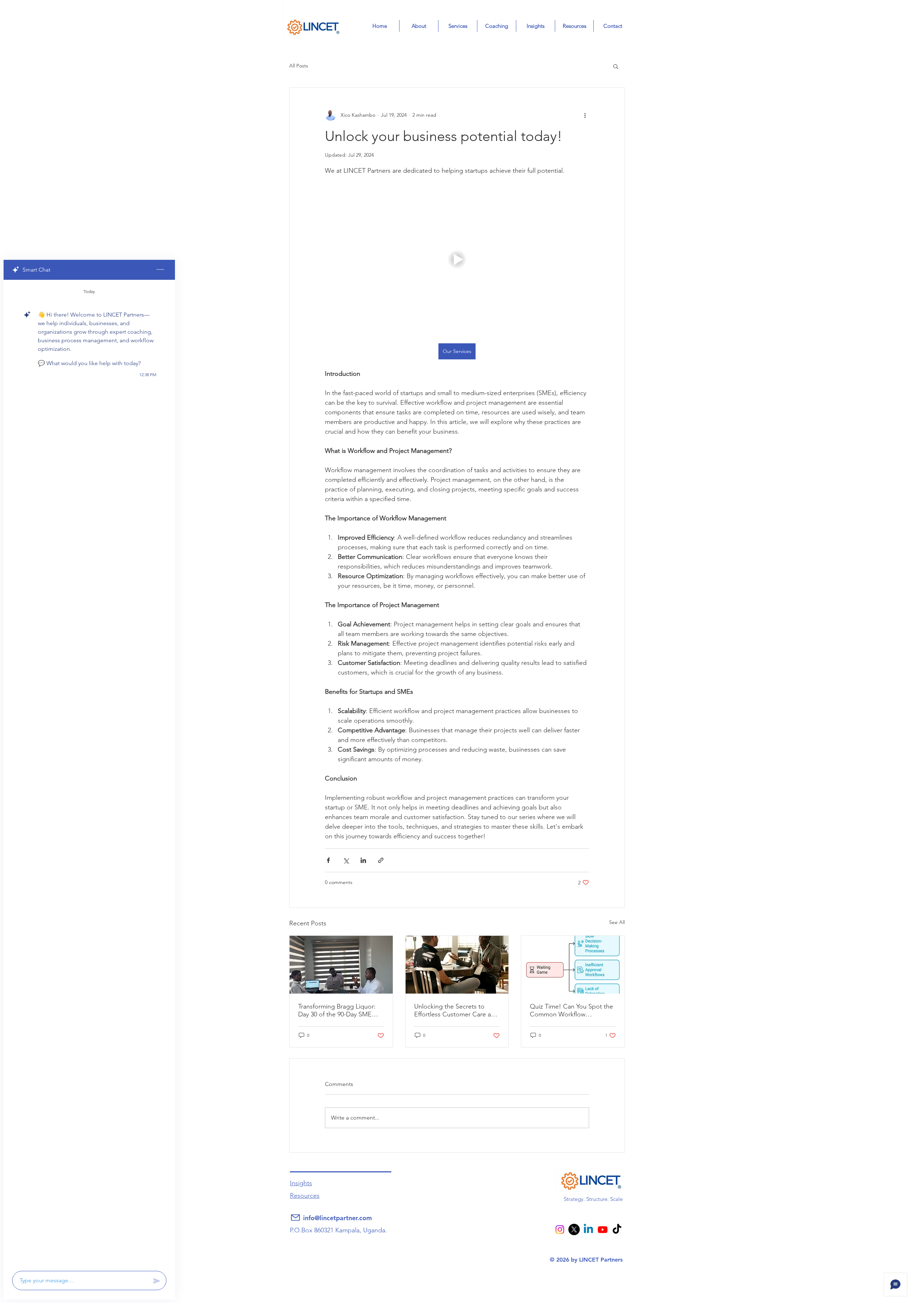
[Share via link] (380, 860)
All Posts (298, 65)
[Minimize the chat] (160, 270)
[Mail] (295, 1217)
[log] (89, 773)
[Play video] (457, 259)
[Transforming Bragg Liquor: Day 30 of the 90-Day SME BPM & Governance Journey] (341, 965)
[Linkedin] (588, 1229)
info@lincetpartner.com (337, 1218)
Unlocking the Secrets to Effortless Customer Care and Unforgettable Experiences (456, 1010)
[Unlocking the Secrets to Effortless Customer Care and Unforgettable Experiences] (457, 965)
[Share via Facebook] (328, 860)
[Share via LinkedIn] (363, 860)
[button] (615, 66)
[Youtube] (602, 1229)
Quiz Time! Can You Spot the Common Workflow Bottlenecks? (571, 1010)
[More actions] (585, 115)
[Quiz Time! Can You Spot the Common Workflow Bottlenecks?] (572, 965)
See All (617, 922)
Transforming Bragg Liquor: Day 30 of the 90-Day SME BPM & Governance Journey (338, 1010)
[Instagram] (560, 1229)
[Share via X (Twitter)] (345, 860)
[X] (574, 1229)
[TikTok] (617, 1229)
